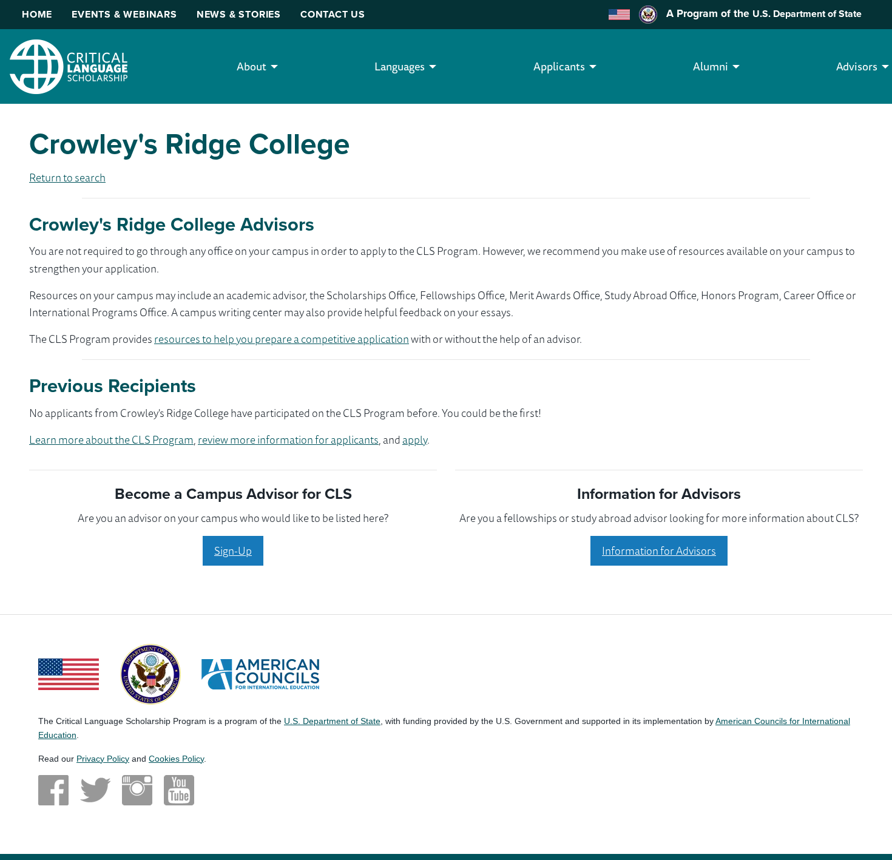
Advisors (856, 66)
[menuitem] (251, 66)
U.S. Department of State (807, 14)
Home (37, 14)
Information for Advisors (659, 550)
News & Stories (239, 14)
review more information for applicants (288, 439)
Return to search (67, 177)
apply (414, 439)
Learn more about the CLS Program (111, 439)
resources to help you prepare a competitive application (281, 338)
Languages (399, 66)
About (251, 66)
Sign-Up (233, 550)
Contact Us (332, 14)
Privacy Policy (102, 759)
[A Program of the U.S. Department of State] (150, 673)
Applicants (559, 66)
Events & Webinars (124, 14)
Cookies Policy (176, 759)
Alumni (710, 66)
